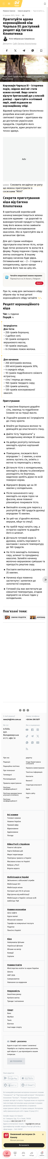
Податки (10, 927)
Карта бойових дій (15, 851)
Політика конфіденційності (10, 788)
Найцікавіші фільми (15, 942)
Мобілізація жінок (15, 887)
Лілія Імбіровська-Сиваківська (22, 39)
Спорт (10, 1010)
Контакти (29, 776)
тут (39, 297)
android (10, 1078)
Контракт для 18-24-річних (18, 891)
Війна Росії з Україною (18, 844)
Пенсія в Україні (14, 930)
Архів (28, 789)
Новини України (14, 821)
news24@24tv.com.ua (12, 719)
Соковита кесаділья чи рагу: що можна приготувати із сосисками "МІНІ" (23, 188)
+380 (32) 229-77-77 (17, 1121)
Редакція (6, 762)
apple (28, 1078)
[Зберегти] (41, 51)
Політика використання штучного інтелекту (12, 794)
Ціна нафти (12, 913)
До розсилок (16, 1061)
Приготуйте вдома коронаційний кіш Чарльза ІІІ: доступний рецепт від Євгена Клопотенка (39, 11)
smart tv (10, 1085)
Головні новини (14, 818)
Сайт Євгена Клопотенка (24, 43)
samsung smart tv (28, 1085)
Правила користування (12, 783)
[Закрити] (43, 1134)
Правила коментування (35, 768)
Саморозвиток (13, 979)
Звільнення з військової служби (20, 880)
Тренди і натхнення (15, 1001)
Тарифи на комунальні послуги (20, 923)
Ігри (27, 798)
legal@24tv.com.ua (33, 1124)
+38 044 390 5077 (33, 719)
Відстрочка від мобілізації (18, 894)
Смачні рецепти (24, 11)
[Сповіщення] (45, 3)
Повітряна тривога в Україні (19, 858)
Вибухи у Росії (13, 865)
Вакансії (29, 781)
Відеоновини (12, 828)
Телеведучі (7, 775)
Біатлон (10, 1024)
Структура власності (34, 785)
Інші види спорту (14, 1027)
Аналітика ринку (14, 994)
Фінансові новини (15, 920)
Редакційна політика (11, 766)
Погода (10, 835)
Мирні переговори (15, 854)
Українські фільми (15, 946)
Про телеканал (9, 770)
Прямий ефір (12, 825)
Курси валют (12, 916)
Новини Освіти (14, 965)
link (27, 729)
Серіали (10, 956)
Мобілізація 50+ (13, 884)
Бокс (9, 1013)
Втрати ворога (13, 868)
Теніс (9, 1020)
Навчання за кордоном (17, 982)
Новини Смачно (9, 11)
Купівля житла (13, 998)
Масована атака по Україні (18, 861)
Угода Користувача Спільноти (33, 763)
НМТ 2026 (11, 975)
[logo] (17, 4)
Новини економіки (16, 909)
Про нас (6, 758)
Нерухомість (13, 991)
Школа (10, 972)
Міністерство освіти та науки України (23, 968)
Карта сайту (30, 793)
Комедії (10, 953)
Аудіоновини (12, 832)
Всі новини (12, 814)
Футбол (10, 1017)
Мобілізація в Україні (18, 877)
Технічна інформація (34, 772)
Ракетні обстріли (14, 847)
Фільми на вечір (14, 949)
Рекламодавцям (9, 779)
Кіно (9, 939)
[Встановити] (24, 1140)
